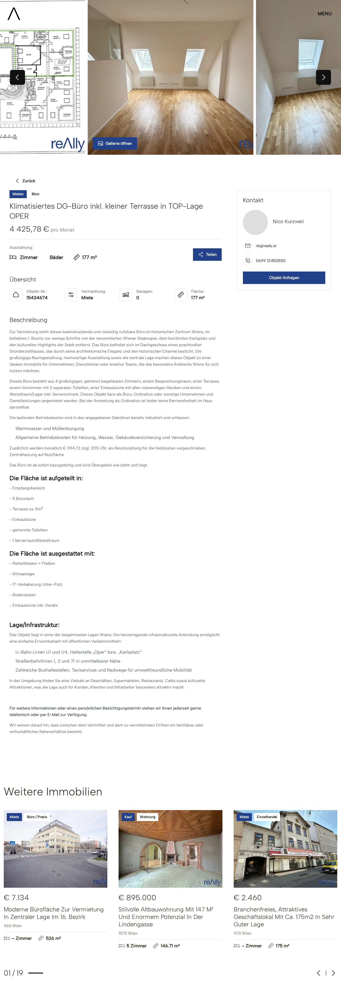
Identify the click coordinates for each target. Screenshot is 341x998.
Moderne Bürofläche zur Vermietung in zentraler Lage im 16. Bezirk (54, 913)
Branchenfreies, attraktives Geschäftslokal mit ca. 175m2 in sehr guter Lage (284, 917)
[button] (171, 77)
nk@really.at (266, 246)
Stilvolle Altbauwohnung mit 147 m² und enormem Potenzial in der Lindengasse (166, 917)
